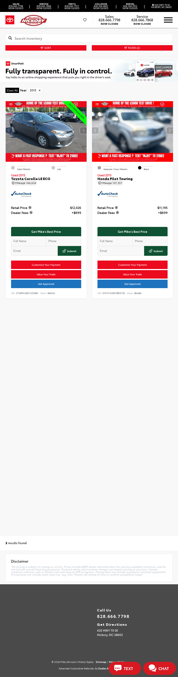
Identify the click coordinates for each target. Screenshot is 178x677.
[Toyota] (9, 20)
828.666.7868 (43, 6)
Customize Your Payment (46, 264)
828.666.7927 (71, 6)
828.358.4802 (100, 6)
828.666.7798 (15, 6)
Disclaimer (163, 67)
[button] (83, 130)
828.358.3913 (130, 6)
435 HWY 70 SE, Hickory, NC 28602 (161, 6)
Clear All (12, 90)
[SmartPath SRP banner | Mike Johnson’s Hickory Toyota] (89, 70)
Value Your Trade (46, 274)
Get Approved (46, 284)
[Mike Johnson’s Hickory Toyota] (33, 20)
